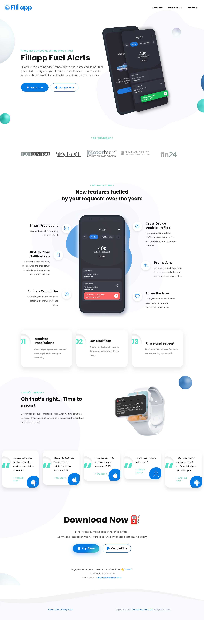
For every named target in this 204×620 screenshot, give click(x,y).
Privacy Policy (67, 609)
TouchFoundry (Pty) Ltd (142, 609)
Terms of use (53, 609)
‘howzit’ (128, 569)
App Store (36, 87)
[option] (35, 156)
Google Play (66, 87)
